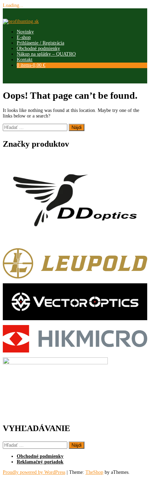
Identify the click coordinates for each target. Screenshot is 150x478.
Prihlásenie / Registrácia (40, 43)
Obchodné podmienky (38, 48)
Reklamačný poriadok (40, 461)
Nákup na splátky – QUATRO (46, 54)
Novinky (25, 31)
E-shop (24, 37)
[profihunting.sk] (21, 21)
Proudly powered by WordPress (34, 472)
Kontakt (24, 59)
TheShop (94, 472)
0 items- (31, 65)
